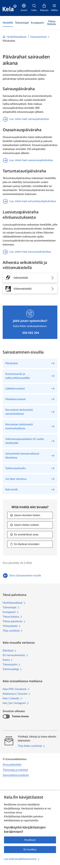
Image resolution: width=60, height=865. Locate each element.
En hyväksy (30, 849)
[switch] (6, 716)
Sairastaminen (38, 37)
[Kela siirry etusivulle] (9, 8)
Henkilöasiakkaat (16, 37)
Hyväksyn (30, 840)
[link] (8, 22)
